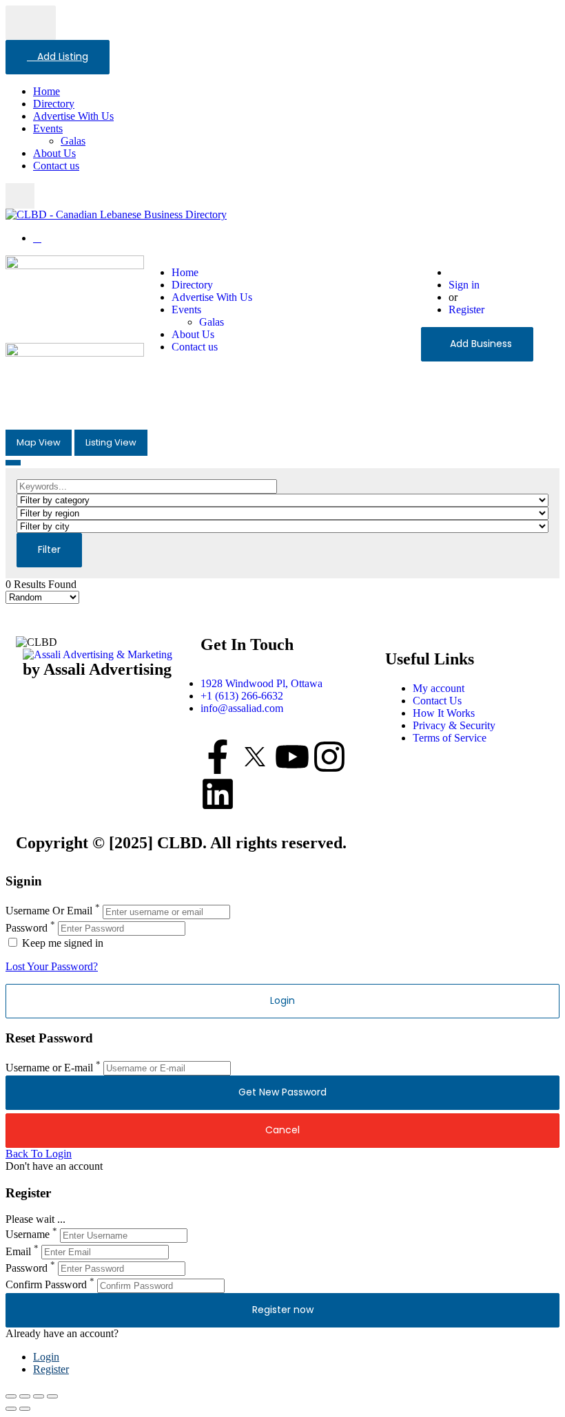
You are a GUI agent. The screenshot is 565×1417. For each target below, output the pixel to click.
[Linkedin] (218, 794)
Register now (283, 1309)
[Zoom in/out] (52, 1396)
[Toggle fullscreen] (38, 1396)
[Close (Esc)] (11, 1396)
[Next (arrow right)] (24, 1409)
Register (466, 309)
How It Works (444, 713)
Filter (49, 549)
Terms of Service (449, 738)
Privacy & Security (454, 725)
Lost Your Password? (52, 966)
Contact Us (437, 700)
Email (18, 1251)
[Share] (24, 1396)
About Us (54, 153)
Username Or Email (49, 911)
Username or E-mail (49, 1067)
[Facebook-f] (218, 756)
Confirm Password (46, 1285)
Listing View (110, 442)
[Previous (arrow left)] (11, 1409)
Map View (39, 442)
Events (48, 128)
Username (28, 1235)
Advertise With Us (73, 116)
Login (46, 1357)
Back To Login (39, 1153)
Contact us (56, 165)
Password (27, 928)
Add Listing (61, 56)
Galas (73, 141)
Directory (53, 103)
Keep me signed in (61, 943)
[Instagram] (329, 756)
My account (438, 688)
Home (46, 91)
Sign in (464, 285)
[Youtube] (292, 756)
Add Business (481, 343)
